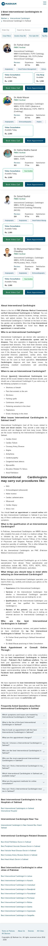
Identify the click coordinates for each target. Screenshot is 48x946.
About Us (21, 931)
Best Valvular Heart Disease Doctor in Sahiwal (18, 851)
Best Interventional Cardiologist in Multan (16, 902)
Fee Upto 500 (34, 36)
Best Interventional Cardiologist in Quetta (16, 907)
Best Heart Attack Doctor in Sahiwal (14, 859)
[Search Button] (45, 30)
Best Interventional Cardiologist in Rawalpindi (18, 889)
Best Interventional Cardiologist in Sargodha (17, 915)
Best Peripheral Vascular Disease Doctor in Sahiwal (20, 846)
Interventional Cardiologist (20, 18)
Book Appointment (35, 88)
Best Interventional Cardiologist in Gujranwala (18, 911)
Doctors (31, 931)
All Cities (40, 931)
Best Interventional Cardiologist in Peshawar (18, 898)
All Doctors (6, 933)
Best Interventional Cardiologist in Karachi (17, 880)
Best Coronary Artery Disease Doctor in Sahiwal (19, 855)
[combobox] (8, 30)
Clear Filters (7, 36)
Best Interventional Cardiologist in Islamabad (18, 885)
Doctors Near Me (20, 36)
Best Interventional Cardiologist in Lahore (16, 876)
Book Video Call (13, 88)
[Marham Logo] (8, 4)
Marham (4, 18)
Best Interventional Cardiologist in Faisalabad (18, 893)
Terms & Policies (8, 931)
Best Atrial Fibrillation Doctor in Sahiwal (16, 842)
